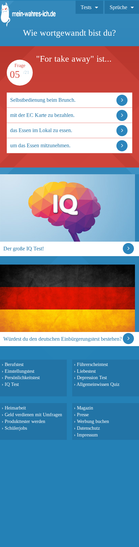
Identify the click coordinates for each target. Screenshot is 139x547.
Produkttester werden (25, 421)
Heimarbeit (15, 408)
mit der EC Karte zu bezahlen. (42, 115)
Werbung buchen (93, 421)
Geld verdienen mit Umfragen (33, 414)
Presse (83, 414)
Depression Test (92, 377)
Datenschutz (88, 428)
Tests (86, 7)
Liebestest (86, 371)
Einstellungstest (19, 371)
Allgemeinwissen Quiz (98, 384)
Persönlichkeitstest (22, 377)
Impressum (87, 434)
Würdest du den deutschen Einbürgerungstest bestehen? (62, 339)
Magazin (85, 408)
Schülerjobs (16, 428)
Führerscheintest (92, 364)
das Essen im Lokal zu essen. (41, 130)
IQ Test (12, 384)
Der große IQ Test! (23, 248)
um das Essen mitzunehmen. (40, 145)
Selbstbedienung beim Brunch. (43, 100)
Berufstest (14, 364)
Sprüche (118, 7)
